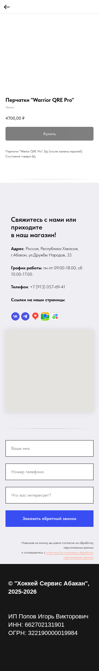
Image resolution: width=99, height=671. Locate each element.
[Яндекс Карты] (35, 316)
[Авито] (55, 316)
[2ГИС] (45, 316)
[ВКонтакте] (15, 316)
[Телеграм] (25, 316)
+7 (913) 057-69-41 (47, 286)
